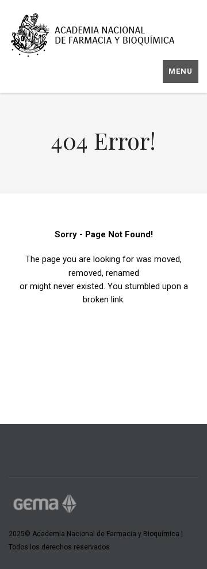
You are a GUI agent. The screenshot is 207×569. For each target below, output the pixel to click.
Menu (180, 71)
